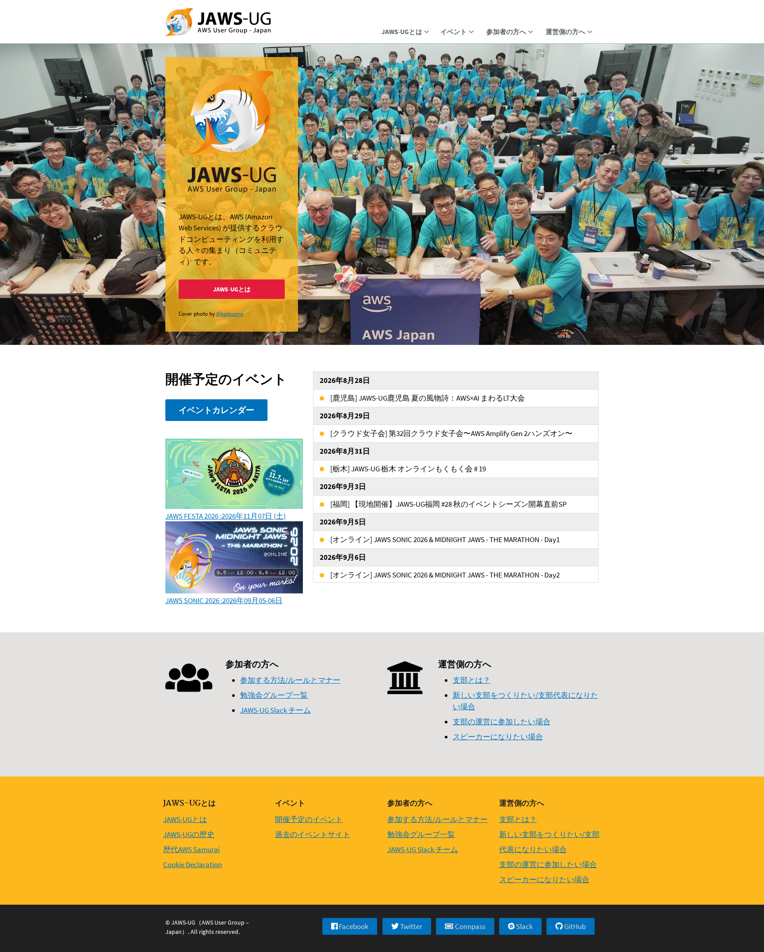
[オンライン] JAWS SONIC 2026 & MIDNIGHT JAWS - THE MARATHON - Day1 (445, 539)
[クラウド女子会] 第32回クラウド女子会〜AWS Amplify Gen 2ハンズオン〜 (451, 433)
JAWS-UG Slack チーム (275, 710)
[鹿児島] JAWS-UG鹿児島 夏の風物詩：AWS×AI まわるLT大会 (427, 398)
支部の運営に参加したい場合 (501, 721)
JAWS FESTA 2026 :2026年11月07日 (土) (225, 516)
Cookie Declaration (192, 864)
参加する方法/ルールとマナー (290, 680)
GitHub (574, 926)
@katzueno (229, 313)
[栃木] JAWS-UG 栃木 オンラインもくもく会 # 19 (408, 469)
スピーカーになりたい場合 (498, 737)
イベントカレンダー (216, 410)
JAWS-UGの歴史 (188, 834)
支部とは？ (471, 680)
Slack (524, 926)
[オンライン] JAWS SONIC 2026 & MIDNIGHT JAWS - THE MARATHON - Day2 (445, 575)
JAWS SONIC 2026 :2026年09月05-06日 (224, 600)
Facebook (352, 926)
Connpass (469, 926)
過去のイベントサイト (312, 834)
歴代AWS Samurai (191, 849)
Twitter (410, 926)
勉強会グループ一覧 (274, 695)
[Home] (218, 23)
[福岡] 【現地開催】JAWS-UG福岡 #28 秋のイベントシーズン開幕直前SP (448, 504)
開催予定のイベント (309, 819)
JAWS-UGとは (232, 289)
